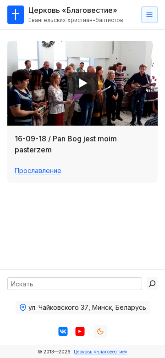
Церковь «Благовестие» (100, 351)
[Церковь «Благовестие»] (15, 15)
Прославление (38, 170)
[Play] (82, 83)
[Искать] (152, 283)
